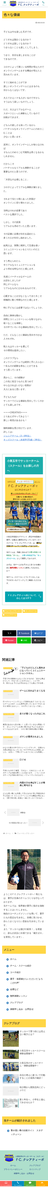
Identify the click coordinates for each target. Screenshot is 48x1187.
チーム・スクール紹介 (20, 966)
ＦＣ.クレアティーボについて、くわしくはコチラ (24, 596)
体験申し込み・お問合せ (22, 1009)
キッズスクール (31, 611)
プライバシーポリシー (13, 1169)
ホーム (13, 959)
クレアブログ (16, 1002)
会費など (14, 989)
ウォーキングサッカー (13, 611)
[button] (39, 640)
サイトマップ (35, 1169)
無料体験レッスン (18, 996)
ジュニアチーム (10, 615)
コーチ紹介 (15, 972)
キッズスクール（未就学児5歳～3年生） (22, 440)
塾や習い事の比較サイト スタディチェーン (27, 1132)
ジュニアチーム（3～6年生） (17, 436)
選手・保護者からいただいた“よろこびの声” (26, 981)
